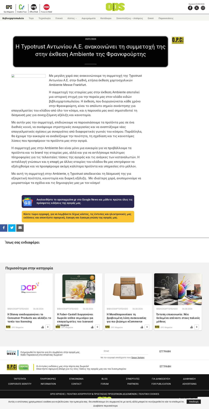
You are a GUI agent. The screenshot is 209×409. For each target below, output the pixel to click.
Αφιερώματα (89, 18)
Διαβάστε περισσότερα (105, 406)
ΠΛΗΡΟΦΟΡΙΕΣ (48, 378)
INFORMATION (48, 384)
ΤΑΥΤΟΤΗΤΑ (20, 378)
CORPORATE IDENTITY (19, 384)
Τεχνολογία (45, 18)
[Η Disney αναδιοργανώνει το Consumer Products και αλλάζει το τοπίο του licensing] (29, 289)
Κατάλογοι (106, 18)
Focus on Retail (46, 12)
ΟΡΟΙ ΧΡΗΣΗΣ (57, 394)
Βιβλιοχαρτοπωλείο (13, 18)
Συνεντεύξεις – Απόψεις (129, 18)
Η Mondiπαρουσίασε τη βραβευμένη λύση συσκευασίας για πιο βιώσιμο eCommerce (126, 318)
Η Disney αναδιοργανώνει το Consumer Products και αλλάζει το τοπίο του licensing (29, 318)
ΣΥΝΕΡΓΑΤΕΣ (133, 378)
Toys (31, 18)
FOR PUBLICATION (161, 384)
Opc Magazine (9, 12)
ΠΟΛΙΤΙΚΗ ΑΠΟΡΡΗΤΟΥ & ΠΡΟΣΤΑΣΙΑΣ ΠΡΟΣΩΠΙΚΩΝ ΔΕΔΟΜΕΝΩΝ (102, 394)
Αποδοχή (193, 401)
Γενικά (59, 18)
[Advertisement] (174, 120)
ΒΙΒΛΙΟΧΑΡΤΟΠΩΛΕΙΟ (18, 309)
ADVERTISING (189, 384)
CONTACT (76, 384)
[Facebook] (190, 8)
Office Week (34, 12)
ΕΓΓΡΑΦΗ (165, 351)
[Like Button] (43, 327)
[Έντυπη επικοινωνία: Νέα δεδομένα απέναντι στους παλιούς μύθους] (178, 289)
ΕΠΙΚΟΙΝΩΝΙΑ (76, 378)
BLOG (105, 378)
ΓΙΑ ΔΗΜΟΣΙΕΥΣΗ (161, 378)
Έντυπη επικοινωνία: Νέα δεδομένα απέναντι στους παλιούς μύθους (178, 318)
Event (151, 18)
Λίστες (71, 18)
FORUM (105, 384)
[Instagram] (203, 8)
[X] (197, 8)
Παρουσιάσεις (166, 18)
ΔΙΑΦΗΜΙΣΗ (189, 378)
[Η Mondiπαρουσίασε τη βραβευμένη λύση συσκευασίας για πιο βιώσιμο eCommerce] (128, 289)
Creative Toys (22, 12)
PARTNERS (132, 384)
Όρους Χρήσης (138, 357)
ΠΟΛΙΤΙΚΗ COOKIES (149, 394)
